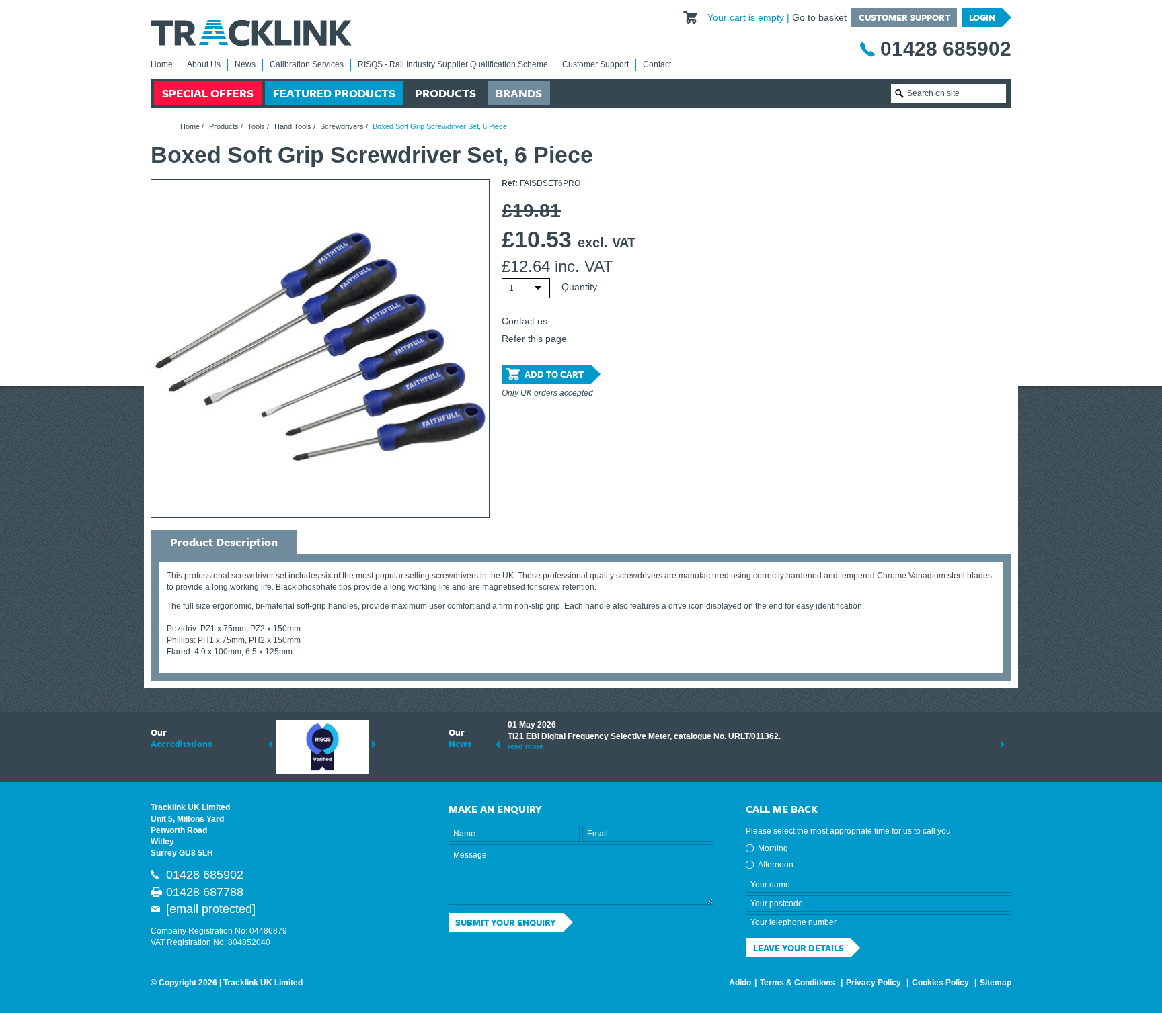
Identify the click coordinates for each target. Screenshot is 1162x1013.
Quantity (579, 286)
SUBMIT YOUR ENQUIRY (505, 922)
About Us (204, 64)
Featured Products (334, 93)
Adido (740, 982)
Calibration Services (307, 64)
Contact (657, 64)
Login (982, 17)
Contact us (524, 321)
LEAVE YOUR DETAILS (798, 948)
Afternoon (775, 865)
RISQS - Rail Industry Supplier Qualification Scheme (453, 64)
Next (374, 744)
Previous (270, 744)
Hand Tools (292, 126)
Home (162, 64)
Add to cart (554, 374)
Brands (519, 93)
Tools (256, 126)
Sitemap (995, 982)
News (245, 64)
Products (445, 93)
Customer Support (904, 17)
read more (525, 746)
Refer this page (534, 338)
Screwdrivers (342, 126)
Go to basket (819, 17)
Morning (773, 848)
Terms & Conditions (797, 982)
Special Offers (208, 93)
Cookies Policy (940, 982)
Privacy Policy (873, 982)
